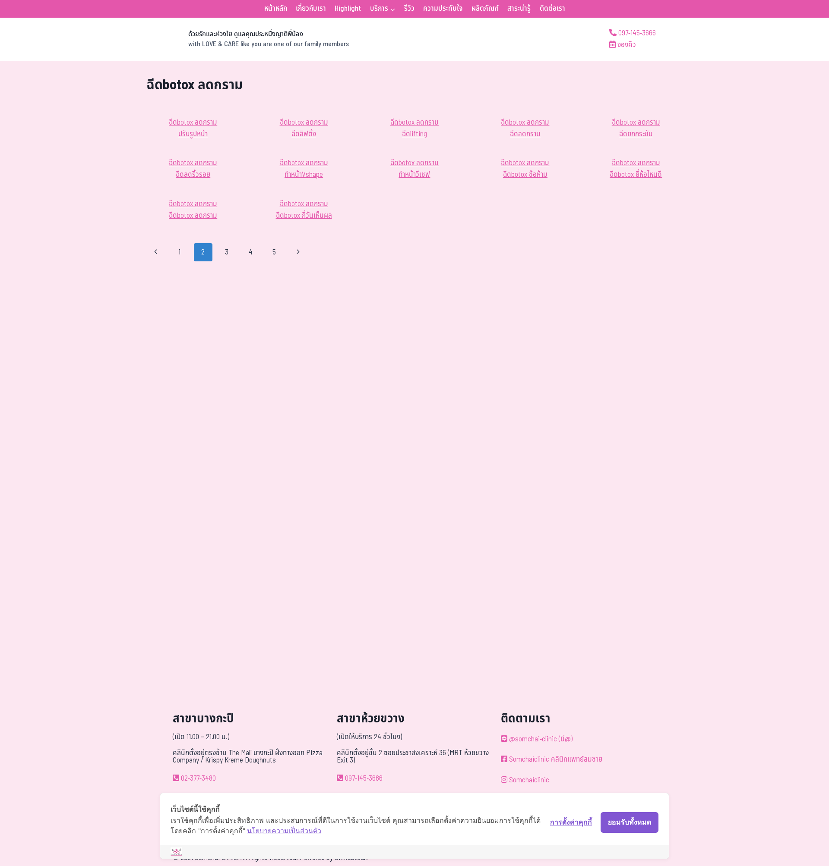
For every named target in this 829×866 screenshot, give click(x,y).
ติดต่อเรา (552, 8)
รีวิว (409, 8)
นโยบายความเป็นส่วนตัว (284, 830)
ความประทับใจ (442, 8)
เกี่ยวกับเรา (311, 8)
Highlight (348, 8)
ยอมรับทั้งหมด (629, 822)
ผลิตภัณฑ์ (485, 8)
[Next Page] (298, 252)
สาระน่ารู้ (519, 8)
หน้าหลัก (275, 8)
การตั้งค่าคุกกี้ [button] (571, 822)
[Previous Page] (155, 252)
